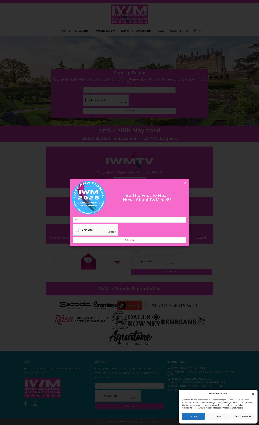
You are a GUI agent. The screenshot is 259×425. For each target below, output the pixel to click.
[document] (129, 212)
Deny (218, 416)
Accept (193, 416)
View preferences (242, 416)
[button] (253, 393)
